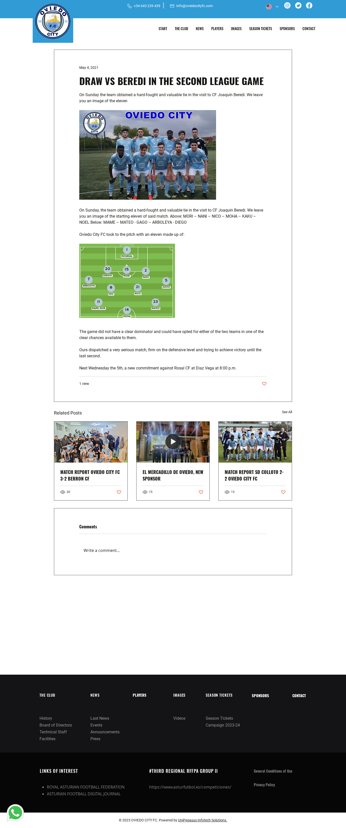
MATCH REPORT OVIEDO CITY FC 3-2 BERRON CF (90, 475)
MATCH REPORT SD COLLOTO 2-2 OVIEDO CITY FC (254, 475)
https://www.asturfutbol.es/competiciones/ (190, 787)
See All (287, 412)
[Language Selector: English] (272, 6)
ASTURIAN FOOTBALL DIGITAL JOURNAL (84, 794)
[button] (181, 28)
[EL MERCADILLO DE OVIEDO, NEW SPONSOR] (173, 442)
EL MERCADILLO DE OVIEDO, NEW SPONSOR (173, 475)
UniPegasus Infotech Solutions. (202, 820)
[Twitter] (298, 5)
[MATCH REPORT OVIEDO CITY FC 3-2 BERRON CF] (90, 442)
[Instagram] (287, 5)
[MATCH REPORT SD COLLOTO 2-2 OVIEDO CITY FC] (255, 442)
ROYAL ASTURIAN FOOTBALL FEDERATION (86, 787)
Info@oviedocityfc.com (194, 6)
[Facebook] (309, 5)
